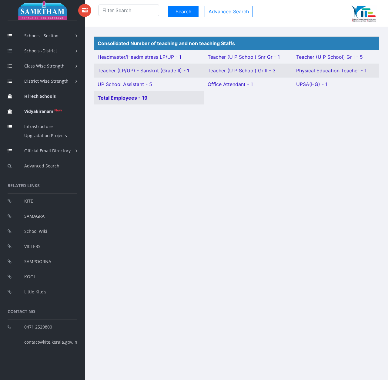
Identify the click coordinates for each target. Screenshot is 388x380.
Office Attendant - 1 (230, 84)
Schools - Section (41, 35)
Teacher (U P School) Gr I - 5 (329, 57)
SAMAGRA (34, 216)
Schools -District (40, 51)
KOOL (30, 276)
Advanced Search (41, 166)
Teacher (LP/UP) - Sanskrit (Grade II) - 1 (143, 71)
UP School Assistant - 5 (125, 84)
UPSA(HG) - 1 (311, 84)
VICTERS (32, 246)
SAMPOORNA (37, 261)
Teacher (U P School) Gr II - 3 (242, 71)
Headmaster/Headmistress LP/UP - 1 (139, 57)
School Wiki (35, 231)
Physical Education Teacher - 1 (331, 71)
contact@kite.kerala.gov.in (50, 342)
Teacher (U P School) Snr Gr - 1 (244, 57)
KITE (28, 201)
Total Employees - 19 (123, 98)
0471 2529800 (38, 327)
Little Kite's (35, 292)
